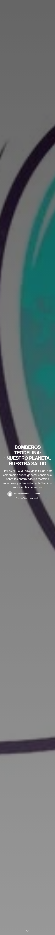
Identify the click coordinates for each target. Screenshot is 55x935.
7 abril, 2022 (40, 493)
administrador (22, 493)
